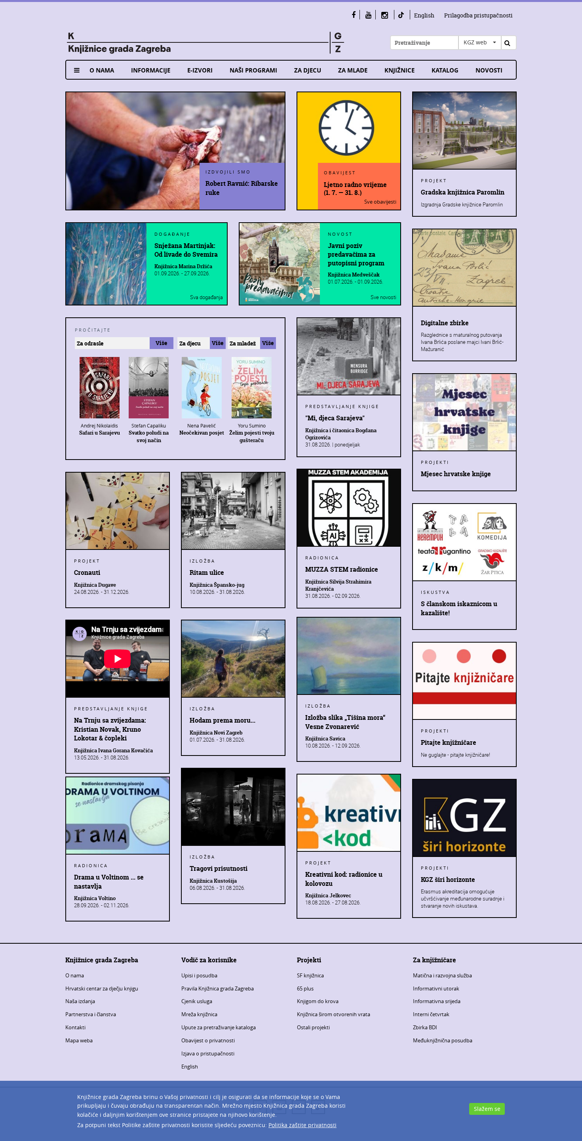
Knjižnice (399, 70)
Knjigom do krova (318, 1001)
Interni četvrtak (431, 1014)
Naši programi (253, 70)
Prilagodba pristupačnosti (478, 15)
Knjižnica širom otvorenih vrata (333, 1014)
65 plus (305, 988)
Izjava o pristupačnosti (207, 1053)
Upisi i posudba (199, 975)
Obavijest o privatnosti (208, 1040)
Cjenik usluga (196, 1001)
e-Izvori (200, 70)
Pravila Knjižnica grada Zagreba (217, 988)
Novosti (488, 70)
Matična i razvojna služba (442, 975)
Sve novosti (383, 297)
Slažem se (487, 1108)
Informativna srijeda (436, 1001)
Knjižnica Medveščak (354, 274)
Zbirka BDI (425, 1027)
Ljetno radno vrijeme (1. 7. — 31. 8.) (355, 188)
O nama (101, 70)
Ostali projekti (313, 1027)
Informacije (150, 70)
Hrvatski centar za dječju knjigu (101, 988)
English (424, 15)
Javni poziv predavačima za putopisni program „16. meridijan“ (356, 254)
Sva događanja (206, 297)
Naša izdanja (80, 1001)
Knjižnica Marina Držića (183, 266)
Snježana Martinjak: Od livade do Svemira (186, 250)
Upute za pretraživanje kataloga (218, 1027)
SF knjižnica (310, 975)
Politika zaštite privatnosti (302, 1125)
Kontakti (75, 1027)
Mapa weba (79, 1040)
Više (161, 343)
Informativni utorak (436, 988)
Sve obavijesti (380, 201)
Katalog (445, 70)
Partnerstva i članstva (90, 1014)
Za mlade (352, 70)
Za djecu (307, 70)
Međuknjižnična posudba (442, 1040)
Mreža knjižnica (199, 1014)
